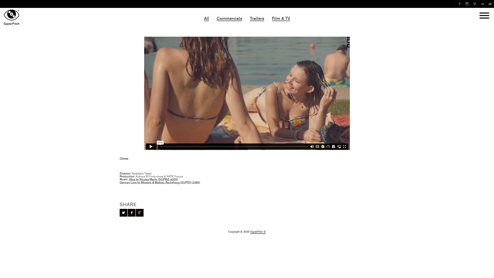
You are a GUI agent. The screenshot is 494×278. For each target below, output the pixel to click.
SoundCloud (482, 4)
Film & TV (281, 18)
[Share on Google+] (140, 213)
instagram (467, 4)
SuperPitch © (258, 231)
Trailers (257, 18)
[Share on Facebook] (131, 213)
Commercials (229, 18)
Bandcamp (490, 4)
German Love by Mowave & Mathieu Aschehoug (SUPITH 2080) (160, 182)
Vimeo (475, 4)
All (206, 18)
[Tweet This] (123, 213)
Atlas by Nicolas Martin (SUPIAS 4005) (153, 179)
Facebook (459, 4)
